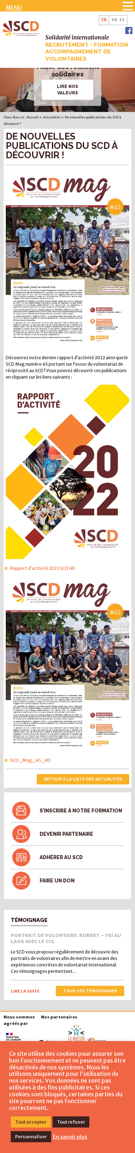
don (57, 881)
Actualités (51, 117)
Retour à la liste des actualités (83, 779)
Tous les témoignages (90, 991)
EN (114, 20)
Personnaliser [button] (31, 1137)
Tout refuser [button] (71, 1122)
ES (122, 20)
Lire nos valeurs (67, 89)
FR (104, 20)
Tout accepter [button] (30, 1122)
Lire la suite (25, 991)
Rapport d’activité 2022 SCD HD (42, 568)
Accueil (33, 117)
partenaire (66, 834)
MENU (14, 7)
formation (81, 811)
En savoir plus (70, 1137)
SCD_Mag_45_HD (30, 760)
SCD (61, 857)
